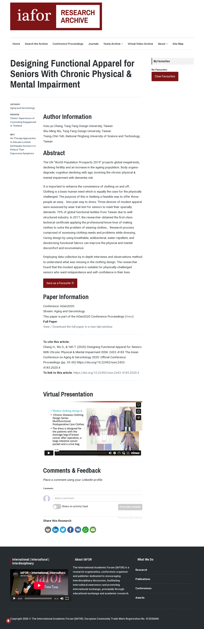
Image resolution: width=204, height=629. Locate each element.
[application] (39, 585)
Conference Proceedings (68, 43)
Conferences (143, 588)
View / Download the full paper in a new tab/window (77, 327)
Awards (140, 597)
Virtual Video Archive (140, 43)
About (161, 43)
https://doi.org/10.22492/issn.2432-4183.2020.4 (106, 373)
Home (16, 43)
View (129, 316)
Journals (93, 43)
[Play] (14, 598)
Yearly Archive (111, 43)
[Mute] (62, 598)
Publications (142, 579)
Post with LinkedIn (130, 506)
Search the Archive (36, 43)
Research (141, 569)
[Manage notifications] (8, 620)
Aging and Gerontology (22, 108)
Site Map (178, 43)
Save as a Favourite (58, 283)
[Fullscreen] (67, 598)
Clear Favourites (165, 76)
